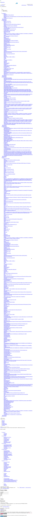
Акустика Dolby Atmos (7, 47)
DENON (5, 302)
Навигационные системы (7, 87)
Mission (5, 165)
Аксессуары (5, 150)
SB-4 (4, 63)
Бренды (3, 460)
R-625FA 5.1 (10, 33)
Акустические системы (7, 96)
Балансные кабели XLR (7, 407)
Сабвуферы (5, 50)
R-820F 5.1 (15, 34)
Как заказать (6, 475)
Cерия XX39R (6, 115)
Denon (5, 159)
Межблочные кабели (7, 403)
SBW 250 (5, 62)
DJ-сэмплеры (6, 142)
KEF (4, 395)
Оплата (3, 422)
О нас (5, 483)
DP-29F (14, 53)
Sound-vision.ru (4, 19)
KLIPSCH (16, 40)
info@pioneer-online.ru (6, 488)
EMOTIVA (5, 40)
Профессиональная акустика (8, 455)
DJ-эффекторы (6, 143)
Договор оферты (4, 424)
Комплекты (5, 338)
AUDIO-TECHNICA (7, 280)
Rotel (4, 173)
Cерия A (5, 103)
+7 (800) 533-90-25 (21, 487)
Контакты (3, 425)
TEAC (5, 174)
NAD (4, 205)
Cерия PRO (5, 112)
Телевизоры (3, 432)
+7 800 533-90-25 (23, 5)
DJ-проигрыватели (6, 127)
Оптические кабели (7, 404)
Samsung (5, 17)
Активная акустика (6, 301)
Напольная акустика (7, 39)
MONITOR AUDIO (15, 51)
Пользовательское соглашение (8, 479)
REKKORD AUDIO (7, 293)
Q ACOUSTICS (6, 315)
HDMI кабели (6, 399)
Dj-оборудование (4, 449)
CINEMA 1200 (6, 65)
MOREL (5, 361)
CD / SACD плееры (6, 28)
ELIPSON (5, 283)
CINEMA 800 (10, 65)
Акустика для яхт (6, 117)
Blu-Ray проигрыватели (7, 21)
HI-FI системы (6, 468)
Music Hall (5, 260)
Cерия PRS (5, 97)
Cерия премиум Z (6, 98)
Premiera (5, 170)
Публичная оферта (6, 478)
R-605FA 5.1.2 (14, 33)
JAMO (8, 51)
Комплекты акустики (7, 31)
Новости (3, 421)
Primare (5, 171)
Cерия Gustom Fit (6, 109)
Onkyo (5, 168)
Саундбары (5, 60)
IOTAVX (5, 198)
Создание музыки (6, 145)
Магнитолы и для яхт (7, 85)
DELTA (5, 344)
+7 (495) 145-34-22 (30, 5)
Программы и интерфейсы (8, 138)
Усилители (5, 67)
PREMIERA (5, 291)
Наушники (5, 391)
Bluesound (5, 223)
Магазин (3, 420)
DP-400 (8, 53)
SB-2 (7, 63)
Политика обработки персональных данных (10, 481)
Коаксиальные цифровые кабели (8, 402)
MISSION (5, 332)
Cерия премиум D (6, 100)
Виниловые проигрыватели (8, 52)
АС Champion (6, 111)
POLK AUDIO (11, 40)
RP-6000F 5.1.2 (6, 33)
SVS (14, 40)
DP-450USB (5, 53)
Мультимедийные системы (8, 88)
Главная (1, 427)
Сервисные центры (7, 476)
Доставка (5, 473)
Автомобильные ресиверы (8, 77)
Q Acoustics (5, 413)
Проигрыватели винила (7, 69)
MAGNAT (11, 42)
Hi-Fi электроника (6, 36)
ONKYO (5, 313)
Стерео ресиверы (6, 66)
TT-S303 (5, 58)
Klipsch (5, 32)
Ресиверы (5, 26)
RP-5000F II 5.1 (22, 33)
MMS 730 (7, 38)
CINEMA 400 (14, 65)
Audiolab (5, 192)
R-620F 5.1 (18, 34)
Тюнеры (5, 396)
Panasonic (5, 15)
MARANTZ (5, 286)
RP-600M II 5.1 (26, 33)
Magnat (5, 35)
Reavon (5, 23)
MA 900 (5, 38)
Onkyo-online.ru (4, 18)
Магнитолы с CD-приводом (8, 78)
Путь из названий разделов (8, 358)
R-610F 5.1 (11, 34)
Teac (4, 59)
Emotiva (5, 196)
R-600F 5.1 (18, 33)
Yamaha (5, 57)
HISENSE (5, 14)
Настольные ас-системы (7, 253)
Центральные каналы (7, 44)
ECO (4, 342)
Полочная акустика (6, 41)
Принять (2, 513)
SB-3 (6, 63)
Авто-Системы (4, 443)
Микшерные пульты (7, 129)
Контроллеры (6, 134)
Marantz (5, 162)
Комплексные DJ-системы (7, 132)
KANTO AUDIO (6, 359)
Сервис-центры (4, 423)
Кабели (5, 470)
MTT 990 (5, 55)
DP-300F (11, 53)
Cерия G (5, 107)
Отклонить (5, 513)
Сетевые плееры (6, 29)
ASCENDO (5, 298)
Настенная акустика (7, 336)
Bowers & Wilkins (6, 300)
